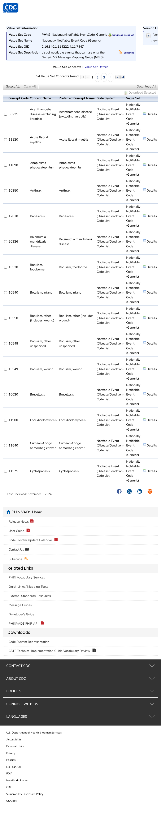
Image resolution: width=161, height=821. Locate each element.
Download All (146, 86)
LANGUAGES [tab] (16, 716)
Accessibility (14, 739)
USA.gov (11, 801)
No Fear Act (13, 767)
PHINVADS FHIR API (24, 623)
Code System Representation (29, 642)
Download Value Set (123, 35)
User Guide (17, 531)
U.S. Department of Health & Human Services (34, 733)
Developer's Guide (21, 614)
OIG (8, 787)
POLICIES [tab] (13, 691)
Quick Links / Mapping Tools (28, 587)
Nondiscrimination (17, 780)
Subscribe (128, 52)
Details (152, 114)
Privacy (10, 753)
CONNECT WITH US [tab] (22, 703)
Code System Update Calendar (31, 540)
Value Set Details (96, 67)
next (117, 77)
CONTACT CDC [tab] (18, 665)
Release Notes (19, 521)
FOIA (9, 773)
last (122, 77)
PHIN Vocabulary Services (27, 577)
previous (148, 35)
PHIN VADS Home (27, 511)
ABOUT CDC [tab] (16, 678)
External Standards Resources (30, 596)
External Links (15, 746)
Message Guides (20, 605)
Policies (11, 760)
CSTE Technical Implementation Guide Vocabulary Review (50, 651)
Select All (12, 86)
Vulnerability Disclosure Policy (24, 794)
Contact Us (17, 549)
